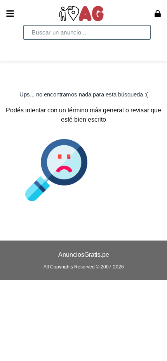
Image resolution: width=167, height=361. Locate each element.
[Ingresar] (157, 13)
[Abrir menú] (10, 13)
